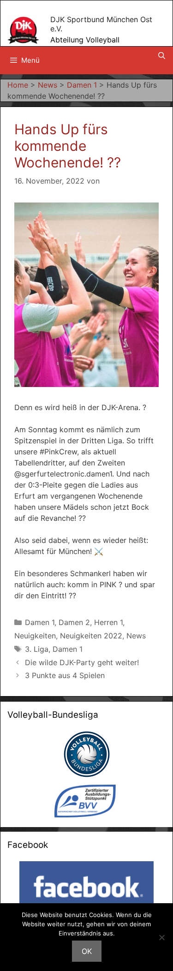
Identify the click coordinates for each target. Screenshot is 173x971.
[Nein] (161, 937)
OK (87, 951)
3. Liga (36, 649)
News (136, 635)
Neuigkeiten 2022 (91, 635)
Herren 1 (108, 622)
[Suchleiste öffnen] (161, 56)
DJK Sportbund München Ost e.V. (101, 24)
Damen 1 (39, 622)
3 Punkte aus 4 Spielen (65, 675)
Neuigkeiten (35, 635)
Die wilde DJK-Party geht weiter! (82, 662)
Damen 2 (74, 622)
